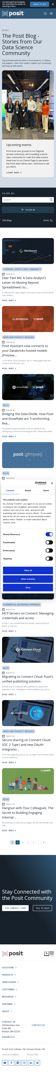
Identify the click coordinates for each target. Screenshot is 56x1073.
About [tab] (46, 490)
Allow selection (28, 579)
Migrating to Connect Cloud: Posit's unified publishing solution (27, 678)
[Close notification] (52, 4)
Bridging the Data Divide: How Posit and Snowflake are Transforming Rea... (28, 418)
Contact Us (8, 1022)
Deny (28, 587)
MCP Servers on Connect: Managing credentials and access (28, 615)
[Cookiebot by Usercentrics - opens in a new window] (35, 483)
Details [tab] (28, 490)
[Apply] (51, 199)
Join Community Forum (15, 908)
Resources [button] (8, 996)
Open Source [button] (9, 982)
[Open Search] (45, 13)
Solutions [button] (8, 967)
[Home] (13, 13)
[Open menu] (51, 13)
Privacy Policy (32, 1054)
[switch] (49, 542)
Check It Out (39, 4)
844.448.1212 (8, 1036)
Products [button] (7, 975)
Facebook (11, 1063)
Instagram (24, 1063)
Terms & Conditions (10, 1054)
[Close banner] (52, 483)
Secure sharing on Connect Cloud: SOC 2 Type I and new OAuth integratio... (26, 744)
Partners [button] (7, 1004)
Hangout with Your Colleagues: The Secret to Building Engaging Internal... (28, 812)
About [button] (5, 1011)
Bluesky (37, 1063)
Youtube (5, 1063)
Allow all (28, 570)
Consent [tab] (10, 490)
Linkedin (31, 1063)
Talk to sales (42, 908)
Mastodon (18, 1063)
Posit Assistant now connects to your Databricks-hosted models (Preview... (25, 350)
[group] (47, 220)
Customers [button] (8, 989)
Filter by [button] (30, 210)
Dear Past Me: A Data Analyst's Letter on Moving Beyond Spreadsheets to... (24, 282)
